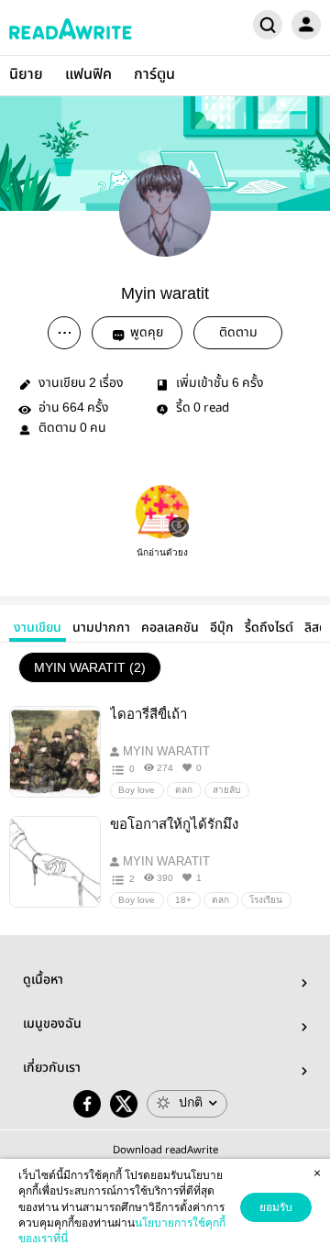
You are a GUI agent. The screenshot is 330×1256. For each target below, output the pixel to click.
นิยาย (26, 74)
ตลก (183, 790)
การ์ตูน (154, 74)
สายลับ (226, 790)
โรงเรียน (265, 900)
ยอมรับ (275, 1207)
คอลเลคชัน (170, 628)
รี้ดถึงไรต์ (269, 628)
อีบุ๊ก (222, 628)
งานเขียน (37, 628)
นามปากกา (101, 628)
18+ (183, 900)
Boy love (136, 790)
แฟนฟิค (88, 74)
